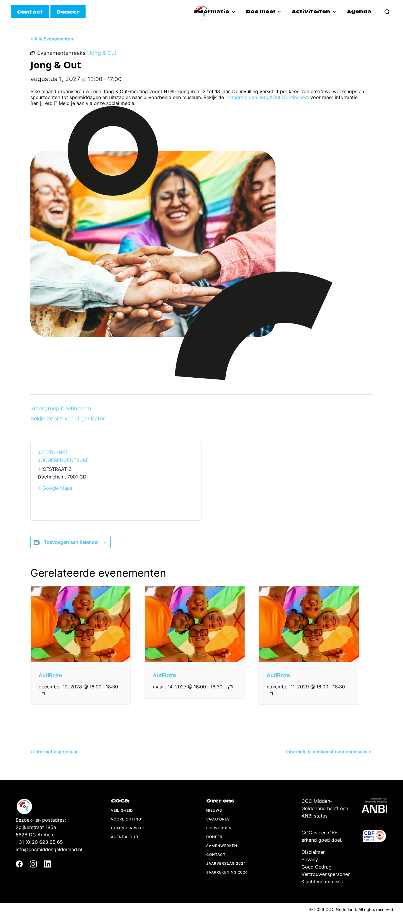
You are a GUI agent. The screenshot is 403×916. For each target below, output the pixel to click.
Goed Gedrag (317, 867)
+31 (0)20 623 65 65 (39, 842)
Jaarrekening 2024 (227, 872)
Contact (216, 854)
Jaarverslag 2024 (226, 863)
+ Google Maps (55, 488)
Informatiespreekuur (54, 751)
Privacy (310, 859)
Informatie (212, 12)
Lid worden (219, 828)
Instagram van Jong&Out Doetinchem (267, 97)
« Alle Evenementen (51, 39)
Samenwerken (221, 845)
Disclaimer (313, 852)
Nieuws (214, 810)
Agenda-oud (124, 837)
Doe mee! (261, 12)
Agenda (359, 12)
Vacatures (218, 819)
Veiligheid (122, 810)
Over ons (220, 801)
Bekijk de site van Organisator (67, 418)
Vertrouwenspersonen (326, 874)
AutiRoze (50, 675)
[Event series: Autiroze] (43, 693)
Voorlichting (126, 819)
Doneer (214, 837)
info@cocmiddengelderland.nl (49, 849)
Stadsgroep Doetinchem (60, 408)
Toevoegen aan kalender (71, 542)
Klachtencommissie (323, 881)
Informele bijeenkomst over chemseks (328, 751)
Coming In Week (128, 828)
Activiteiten (311, 12)
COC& (120, 801)
